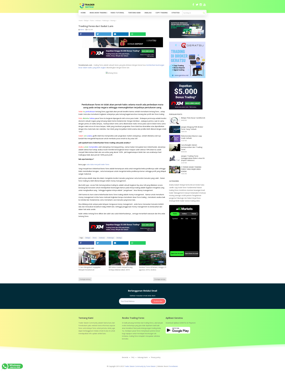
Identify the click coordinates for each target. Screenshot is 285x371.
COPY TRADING (162, 13)
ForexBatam (173, 366)
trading (193, 201)
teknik (177, 201)
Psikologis (110, 238)
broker (198, 185)
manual (187, 193)
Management (179, 193)
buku (202, 185)
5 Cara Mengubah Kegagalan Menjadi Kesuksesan (89, 268)
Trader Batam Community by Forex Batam (140, 366)
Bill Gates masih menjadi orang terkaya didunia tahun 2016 (120, 268)
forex (94, 238)
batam (177, 185)
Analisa (148, 13)
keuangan (197, 190)
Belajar (88, 238)
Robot (189, 198)
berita (188, 185)
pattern (189, 195)
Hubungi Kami (142, 357)
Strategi (175, 13)
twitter (197, 5)
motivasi (102, 238)
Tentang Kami (134, 13)
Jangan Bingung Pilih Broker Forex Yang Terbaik (192, 128)
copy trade (178, 187)
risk (185, 198)
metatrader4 (195, 193)
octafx (183, 195)
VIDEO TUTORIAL (117, 13)
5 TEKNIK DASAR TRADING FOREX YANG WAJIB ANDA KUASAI (191, 169)
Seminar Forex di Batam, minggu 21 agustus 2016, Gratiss (152, 268)
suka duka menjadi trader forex (97, 164)
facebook (193, 5)
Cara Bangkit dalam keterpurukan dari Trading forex (191, 147)
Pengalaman (196, 195)
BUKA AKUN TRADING (98, 13)
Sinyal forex (196, 198)
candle (171, 187)
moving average (175, 195)
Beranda (125, 357)
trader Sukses (185, 201)
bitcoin (193, 185)
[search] (203, 13)
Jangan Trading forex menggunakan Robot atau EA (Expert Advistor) (193, 158)
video (198, 201)
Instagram (201, 5)
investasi (190, 190)
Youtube (204, 5)
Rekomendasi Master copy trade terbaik (191, 137)
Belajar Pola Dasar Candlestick (193, 118)
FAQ (132, 357)
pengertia (172, 198)
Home (83, 13)
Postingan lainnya (85, 279)
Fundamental (192, 187)
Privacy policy (155, 357)
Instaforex (183, 190)
